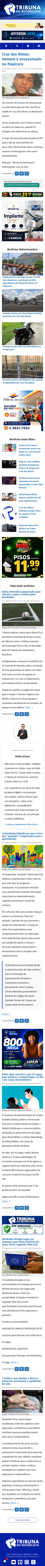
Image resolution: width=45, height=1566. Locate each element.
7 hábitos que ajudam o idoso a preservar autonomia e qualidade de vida (21, 1381)
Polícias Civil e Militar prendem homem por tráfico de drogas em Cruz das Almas (29, 466)
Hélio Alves (27, 1554)
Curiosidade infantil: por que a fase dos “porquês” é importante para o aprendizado (22, 836)
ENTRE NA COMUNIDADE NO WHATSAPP (22, 185)
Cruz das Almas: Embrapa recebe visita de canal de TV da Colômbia (30, 512)
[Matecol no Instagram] (22, 194)
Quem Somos (17, 1554)
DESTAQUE (20, 1248)
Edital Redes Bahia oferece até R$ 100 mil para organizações (30, 497)
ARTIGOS (20, 1387)
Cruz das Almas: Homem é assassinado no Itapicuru (22, 59)
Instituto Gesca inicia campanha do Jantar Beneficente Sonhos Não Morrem (31, 483)
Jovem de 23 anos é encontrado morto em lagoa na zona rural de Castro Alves (30, 450)
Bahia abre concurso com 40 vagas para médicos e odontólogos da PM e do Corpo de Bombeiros (22, 1077)
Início (9, 1554)
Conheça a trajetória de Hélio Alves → (22, 824)
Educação (20, 842)
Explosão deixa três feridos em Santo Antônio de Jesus (28, 528)
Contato (35, 1554)
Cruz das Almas (23, 69)
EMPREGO (20, 1083)
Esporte (20, 601)
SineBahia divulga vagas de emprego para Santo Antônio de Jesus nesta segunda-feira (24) (20, 1242)
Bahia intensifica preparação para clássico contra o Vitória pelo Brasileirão (21, 594)
